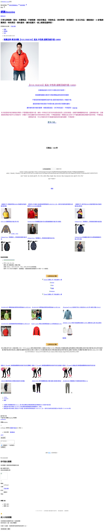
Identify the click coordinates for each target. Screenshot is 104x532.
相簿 (5, 29)
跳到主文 (3, 16)
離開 (9, 529)
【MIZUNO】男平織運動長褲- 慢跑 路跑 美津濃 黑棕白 (46, 381)
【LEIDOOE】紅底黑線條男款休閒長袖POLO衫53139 (15, 323)
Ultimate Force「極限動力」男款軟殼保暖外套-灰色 (41, 238)
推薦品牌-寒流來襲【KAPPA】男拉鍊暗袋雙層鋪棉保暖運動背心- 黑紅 (23, 406)
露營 (52, 188)
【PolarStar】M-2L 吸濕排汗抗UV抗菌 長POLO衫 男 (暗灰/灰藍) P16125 (82, 307)
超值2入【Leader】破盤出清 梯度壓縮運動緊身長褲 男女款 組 (78, 365)
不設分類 (13, 26)
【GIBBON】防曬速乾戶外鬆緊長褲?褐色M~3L (75, 381)
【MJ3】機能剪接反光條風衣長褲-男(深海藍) (13, 381)
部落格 (5, 31)
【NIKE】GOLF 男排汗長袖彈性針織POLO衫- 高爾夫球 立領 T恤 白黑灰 (82, 322)
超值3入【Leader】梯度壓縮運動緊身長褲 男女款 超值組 (47, 365)
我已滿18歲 (3, 529)
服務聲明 (66, 510)
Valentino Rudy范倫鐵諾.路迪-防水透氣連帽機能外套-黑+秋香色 (44, 221)
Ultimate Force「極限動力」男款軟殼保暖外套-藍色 (88, 221)
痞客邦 (12, 428)
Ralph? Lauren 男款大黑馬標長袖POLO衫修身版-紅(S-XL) (46, 323)
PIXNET (40, 510)
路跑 (5, 400)
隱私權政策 (60, 510)
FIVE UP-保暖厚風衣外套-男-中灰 (10, 221)
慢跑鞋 (64, 338)
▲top (2, 434)
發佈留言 (3, 447)
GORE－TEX (14, 233)
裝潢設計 (12, 432)
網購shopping (8, 11)
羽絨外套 (74, 108)
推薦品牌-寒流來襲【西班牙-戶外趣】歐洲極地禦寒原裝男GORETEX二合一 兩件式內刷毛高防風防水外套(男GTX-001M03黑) (37, 408)
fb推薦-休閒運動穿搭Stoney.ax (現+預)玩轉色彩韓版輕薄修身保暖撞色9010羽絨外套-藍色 (27, 404)
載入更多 (3, 437)
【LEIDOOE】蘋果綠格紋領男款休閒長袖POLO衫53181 (16, 307)
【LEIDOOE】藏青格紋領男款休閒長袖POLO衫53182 (45, 307)
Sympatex (6, 398)
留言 (15, 428)
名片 (5, 33)
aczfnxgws (3, 419)
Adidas (5, 397)
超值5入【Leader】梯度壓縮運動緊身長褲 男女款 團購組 (16, 365)
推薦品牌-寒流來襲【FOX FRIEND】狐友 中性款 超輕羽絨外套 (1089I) (32, 40)
